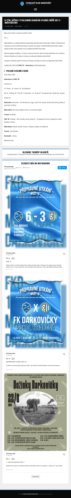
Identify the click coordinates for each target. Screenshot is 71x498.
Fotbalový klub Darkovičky (30, 494)
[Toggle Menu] (35, 9)
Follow (63, 167)
